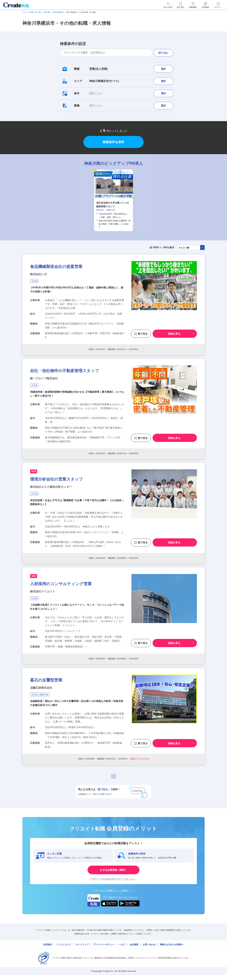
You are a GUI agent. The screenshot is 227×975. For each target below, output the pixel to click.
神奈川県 (47, 12)
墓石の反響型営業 (46, 680)
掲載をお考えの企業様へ (172, 944)
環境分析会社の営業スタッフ (56, 479)
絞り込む (163, 52)
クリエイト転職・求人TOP (31, 12)
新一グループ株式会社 (44, 378)
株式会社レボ (38, 274)
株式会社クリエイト (42, 591)
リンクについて (63, 944)
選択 (163, 69)
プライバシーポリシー (104, 944)
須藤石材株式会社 (41, 687)
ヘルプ (122, 944)
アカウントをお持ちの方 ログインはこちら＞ (113, 879)
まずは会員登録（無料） (113, 870)
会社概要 (134, 944)
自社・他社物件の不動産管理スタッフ (64, 370)
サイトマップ (82, 944)
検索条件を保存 (113, 142)
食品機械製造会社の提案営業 (56, 266)
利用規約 (47, 944)
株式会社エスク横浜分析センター (51, 486)
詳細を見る (174, 333)
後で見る (143, 333)
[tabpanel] (113, 200)
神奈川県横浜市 (58, 12)
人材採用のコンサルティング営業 (61, 583)
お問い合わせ (149, 944)
